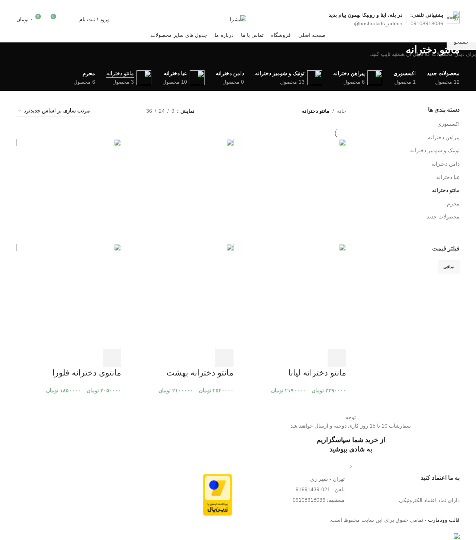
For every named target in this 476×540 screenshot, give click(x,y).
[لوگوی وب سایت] (238, 19)
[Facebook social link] (133, 5)
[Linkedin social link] (104, 5)
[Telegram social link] (95, 5)
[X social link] (123, 5)
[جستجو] (69, 19)
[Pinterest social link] (114, 5)
